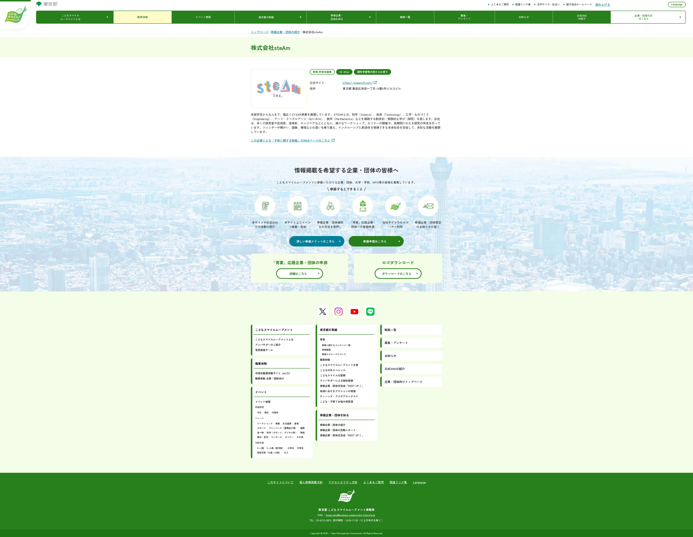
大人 (286, 452)
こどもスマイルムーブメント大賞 (339, 365)
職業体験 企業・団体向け (269, 378)
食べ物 (260, 432)
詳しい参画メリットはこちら (316, 241)
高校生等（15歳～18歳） (269, 452)
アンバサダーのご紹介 (268, 344)
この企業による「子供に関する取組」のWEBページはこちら (291, 140)
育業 (322, 339)
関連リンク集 (523, 4)
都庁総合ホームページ (579, 4)
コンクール (276, 436)
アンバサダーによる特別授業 (336, 380)
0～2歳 (260, 447)
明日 (266, 412)
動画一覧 (390, 330)
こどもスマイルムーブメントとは (274, 339)
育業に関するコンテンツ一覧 (336, 345)
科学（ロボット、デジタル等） (282, 432)
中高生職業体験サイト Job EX (272, 373)
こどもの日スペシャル (333, 370)
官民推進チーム (264, 350)
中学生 (300, 447)
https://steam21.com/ (358, 82)
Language (677, 4)
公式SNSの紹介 (395, 368)
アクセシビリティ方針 (343, 482)
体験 (277, 423)
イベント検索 (263, 401)
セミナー (289, 436)
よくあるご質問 (500, 4)
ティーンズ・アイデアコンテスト (339, 396)
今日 (259, 412)
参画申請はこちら (375, 241)
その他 (300, 436)
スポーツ (261, 427)
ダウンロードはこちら (396, 273)
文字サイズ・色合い (548, 4)
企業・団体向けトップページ (403, 381)
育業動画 (326, 349)
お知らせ (390, 355)
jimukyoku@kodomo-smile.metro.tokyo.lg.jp (350, 515)
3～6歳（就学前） (276, 447)
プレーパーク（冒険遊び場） (283, 427)
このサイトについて (280, 482)
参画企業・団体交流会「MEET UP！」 (342, 386)
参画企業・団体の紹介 (333, 425)
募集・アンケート (396, 342)
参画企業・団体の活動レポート (338, 430)
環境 (302, 432)
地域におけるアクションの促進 (338, 391)
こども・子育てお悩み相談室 (336, 401)
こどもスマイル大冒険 (333, 375)
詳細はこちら (298, 273)
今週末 (275, 412)
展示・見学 (262, 436)
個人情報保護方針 (311, 482)
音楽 (296, 423)
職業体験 (325, 359)
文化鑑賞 (287, 423)
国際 (302, 427)
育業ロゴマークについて (334, 354)
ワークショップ (265, 423)
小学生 (290, 447)
